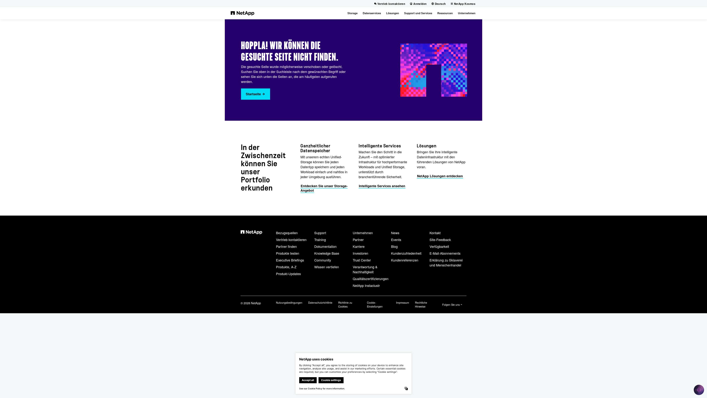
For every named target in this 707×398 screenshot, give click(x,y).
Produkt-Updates (288, 273)
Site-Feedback (440, 239)
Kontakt (435, 232)
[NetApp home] (242, 13)
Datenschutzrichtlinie (320, 302)
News (395, 232)
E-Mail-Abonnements (445, 253)
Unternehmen (363, 232)
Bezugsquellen (287, 232)
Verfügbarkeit (439, 246)
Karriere (359, 246)
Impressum (402, 302)
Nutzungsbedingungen (289, 302)
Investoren (360, 253)
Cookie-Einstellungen (375, 304)
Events (396, 239)
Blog (394, 246)
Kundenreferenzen (404, 260)
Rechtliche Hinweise (421, 304)
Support (320, 232)
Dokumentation (325, 246)
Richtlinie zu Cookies (345, 304)
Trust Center (362, 260)
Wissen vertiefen (326, 266)
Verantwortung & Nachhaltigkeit (365, 269)
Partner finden (286, 246)
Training (320, 239)
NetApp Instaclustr (366, 285)
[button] (352, 13)
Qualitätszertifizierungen (370, 278)
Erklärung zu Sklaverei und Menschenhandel (446, 262)
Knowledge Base (326, 253)
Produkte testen (287, 253)
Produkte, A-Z (286, 266)
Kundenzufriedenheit (406, 253)
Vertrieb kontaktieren (291, 239)
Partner (358, 239)
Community (322, 260)
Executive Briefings (290, 260)
